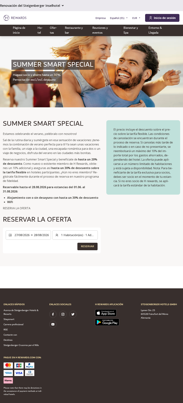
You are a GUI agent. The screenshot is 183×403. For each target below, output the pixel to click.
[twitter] (72, 314)
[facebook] (52, 314)
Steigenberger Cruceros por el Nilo (21, 345)
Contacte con (10, 335)
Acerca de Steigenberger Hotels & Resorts (21, 312)
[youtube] (52, 324)
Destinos (8, 340)
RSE (6, 330)
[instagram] (62, 314)
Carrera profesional (13, 324)
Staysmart (9, 319)
